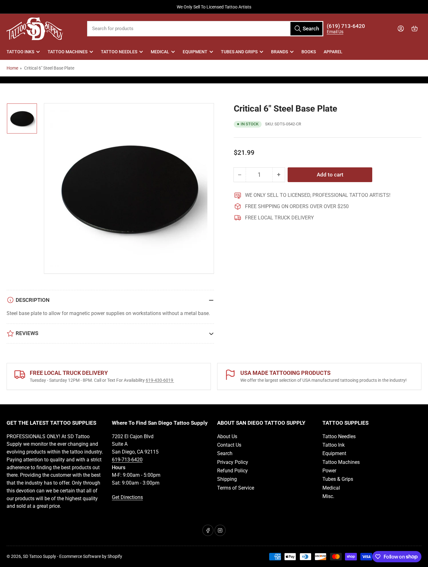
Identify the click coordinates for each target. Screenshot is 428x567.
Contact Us (229, 445)
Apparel (333, 51)
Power (329, 471)
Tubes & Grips (337, 479)
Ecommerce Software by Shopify (90, 556)
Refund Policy (232, 471)
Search (224, 453)
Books (308, 51)
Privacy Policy (232, 462)
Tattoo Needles (119, 51)
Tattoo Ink (333, 445)
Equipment (195, 51)
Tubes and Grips (239, 51)
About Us (227, 436)
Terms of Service (235, 488)
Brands (279, 51)
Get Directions (127, 497)
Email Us (335, 31)
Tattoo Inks (20, 51)
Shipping (227, 479)
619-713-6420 (127, 460)
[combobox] (205, 28)
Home (12, 68)
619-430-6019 (160, 380)
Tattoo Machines (67, 51)
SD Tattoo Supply (39, 556)
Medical (160, 51)
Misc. (328, 496)
